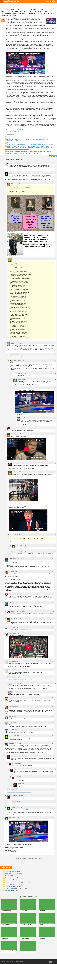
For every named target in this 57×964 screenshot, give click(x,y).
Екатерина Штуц (9, 884)
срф (10, 716)
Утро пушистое (9, 873)
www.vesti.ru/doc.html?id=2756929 (20, 809)
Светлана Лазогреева (10, 877)
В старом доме (5, 938)
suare (12, 131)
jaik (11, 755)
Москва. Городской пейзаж (12, 888)
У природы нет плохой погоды (13, 882)
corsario (10, 602)
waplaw (10, 162)
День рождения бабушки (26, 924)
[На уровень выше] (5, 183)
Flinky (10, 627)
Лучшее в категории (29, 897)
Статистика (13, 961)
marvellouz (11, 735)
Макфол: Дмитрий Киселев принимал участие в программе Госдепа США (26, 151)
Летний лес (8, 875)
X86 (15, 534)
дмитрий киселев (14, 132)
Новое (13, 4)
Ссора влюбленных (6, 924)
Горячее (8, 4)
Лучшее (3, 4)
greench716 (11, 743)
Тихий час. (42, 924)
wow (10, 661)
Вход (55, 1)
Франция (24, 132)
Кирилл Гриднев (14, 795)
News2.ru (4, 961)
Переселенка (42, 910)
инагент (12, 354)
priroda (12, 433)
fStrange (10, 677)
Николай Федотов (14, 427)
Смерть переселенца (6, 910)
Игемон (10, 173)
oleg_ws (10, 558)
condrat (10, 697)
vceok (10, 729)
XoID (13, 763)
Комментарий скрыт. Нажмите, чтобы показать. (22, 356)
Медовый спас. (9, 890)
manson (12, 343)
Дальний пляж (24, 910)
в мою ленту (47, 1)
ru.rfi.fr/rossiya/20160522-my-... (19, 129)
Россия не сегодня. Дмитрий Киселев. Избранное (20, 153)
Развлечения (15, 1)
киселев (8, 132)
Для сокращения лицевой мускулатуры (7, 951)
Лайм (10, 706)
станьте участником (26, 858)
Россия (20, 132)
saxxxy (13, 691)
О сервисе (8, 961)
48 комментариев (10, 134)
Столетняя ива (9, 880)
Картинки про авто (43, 938)
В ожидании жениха (25, 938)
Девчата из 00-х (24, 952)
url (18, 162)
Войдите (18, 858)
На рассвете (8, 871)
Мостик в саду (9, 886)
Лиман (10, 633)
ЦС (9, 571)
